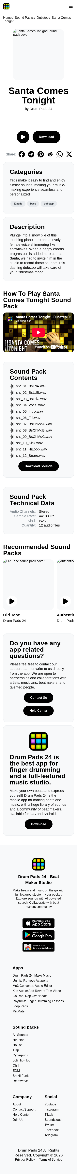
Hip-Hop (18, 1040)
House (17, 1045)
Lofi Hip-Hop (21, 1060)
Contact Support (24, 1109)
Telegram (51, 1135)
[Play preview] (11, 601)
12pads (18, 203)
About (17, 1104)
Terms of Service (50, 1159)
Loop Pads (20, 1006)
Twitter (49, 1125)
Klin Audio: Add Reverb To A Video (37, 991)
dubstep (49, 203)
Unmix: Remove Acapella (30, 980)
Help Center (38, 710)
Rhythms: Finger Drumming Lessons (38, 1001)
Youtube (50, 1104)
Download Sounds (39, 466)
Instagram (51, 1109)
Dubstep (43, 17)
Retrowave (20, 1081)
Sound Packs (24, 17)
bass (33, 203)
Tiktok (49, 1114)
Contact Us (38, 697)
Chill (16, 1065)
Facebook (52, 1130)
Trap (16, 1050)
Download (46, 137)
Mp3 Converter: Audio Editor (32, 985)
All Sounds (20, 1034)
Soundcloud (53, 1119)
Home (7, 17)
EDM (16, 1070)
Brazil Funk (21, 1075)
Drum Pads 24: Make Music (32, 975)
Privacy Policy (25, 1159)
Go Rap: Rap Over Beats (30, 996)
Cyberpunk (20, 1055)
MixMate (18, 1011)
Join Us (18, 1119)
